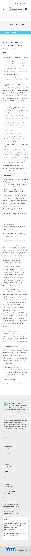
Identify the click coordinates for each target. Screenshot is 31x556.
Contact (6, 461)
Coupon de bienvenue (9, 482)
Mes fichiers (7, 484)
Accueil (11, 28)
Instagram (6, 471)
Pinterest (6, 473)
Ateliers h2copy (8, 466)
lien (6, 203)
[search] (26, 9)
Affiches (6, 444)
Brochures (7, 453)
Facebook (6, 468)
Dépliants (6, 448)
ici (26, 215)
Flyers (5, 441)
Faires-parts (7, 451)
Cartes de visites (8, 446)
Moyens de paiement (9, 491)
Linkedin (6, 464)
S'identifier (19, 3)
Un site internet (13, 206)
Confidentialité (8, 493)
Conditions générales (9, 488)
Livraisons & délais (9, 486)
